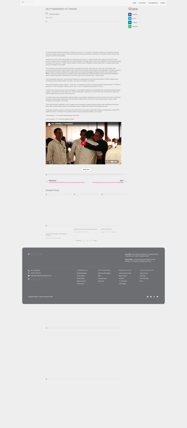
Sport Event (101, 281)
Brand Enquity (80, 278)
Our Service (142, 3)
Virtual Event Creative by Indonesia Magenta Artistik (85, 229)
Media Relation (81, 275)
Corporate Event (102, 278)
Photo (141, 281)
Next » (95, 240)
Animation (121, 278)
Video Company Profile (125, 273)
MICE (99, 275)
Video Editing (122, 283)
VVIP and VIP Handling (104, 273)
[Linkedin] (147, 296)
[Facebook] (150, 296)
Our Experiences (153, 3)
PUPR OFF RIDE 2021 (106, 229)
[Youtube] (157, 296)
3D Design (142, 275)
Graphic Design (144, 273)
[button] (134, 14)
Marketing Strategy (82, 273)
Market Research (81, 281)
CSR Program (80, 283)
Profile (134, 3)
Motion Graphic (123, 275)
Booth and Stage (144, 278)
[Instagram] (154, 296)
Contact (163, 3)
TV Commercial (123, 281)
